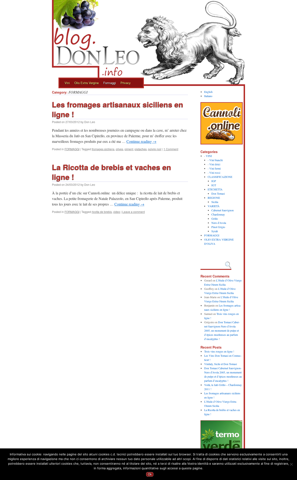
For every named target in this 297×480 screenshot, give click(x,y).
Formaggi (109, 83)
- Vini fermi (214, 168)
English (208, 92)
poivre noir (154, 149)
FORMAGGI (72, 149)
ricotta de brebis (102, 212)
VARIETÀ (214, 206)
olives (119, 149)
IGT (213, 185)
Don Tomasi (218, 193)
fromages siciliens (103, 149)
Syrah (214, 231)
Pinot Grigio (218, 227)
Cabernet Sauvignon (222, 210)
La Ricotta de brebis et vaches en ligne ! (111, 172)
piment (129, 149)
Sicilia (214, 202)
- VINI (208, 156)
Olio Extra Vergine (86, 83)
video (116, 212)
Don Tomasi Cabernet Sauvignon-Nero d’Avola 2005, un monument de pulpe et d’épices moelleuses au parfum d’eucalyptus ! (222, 330)
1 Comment (171, 149)
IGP (213, 181)
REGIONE (214, 197)
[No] (291, 464)
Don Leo (89, 122)
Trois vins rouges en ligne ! (219, 351)
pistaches (141, 149)
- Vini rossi (214, 172)
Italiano (208, 96)
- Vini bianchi (215, 160)
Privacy (125, 83)
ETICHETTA (215, 189)
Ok (150, 474)
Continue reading (141, 141)
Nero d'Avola (218, 223)
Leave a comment (133, 212)
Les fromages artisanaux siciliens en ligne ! (117, 109)
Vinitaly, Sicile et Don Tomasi (220, 364)
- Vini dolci (214, 164)
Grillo (214, 218)
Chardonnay (218, 214)
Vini (67, 83)
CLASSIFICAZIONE (220, 177)
